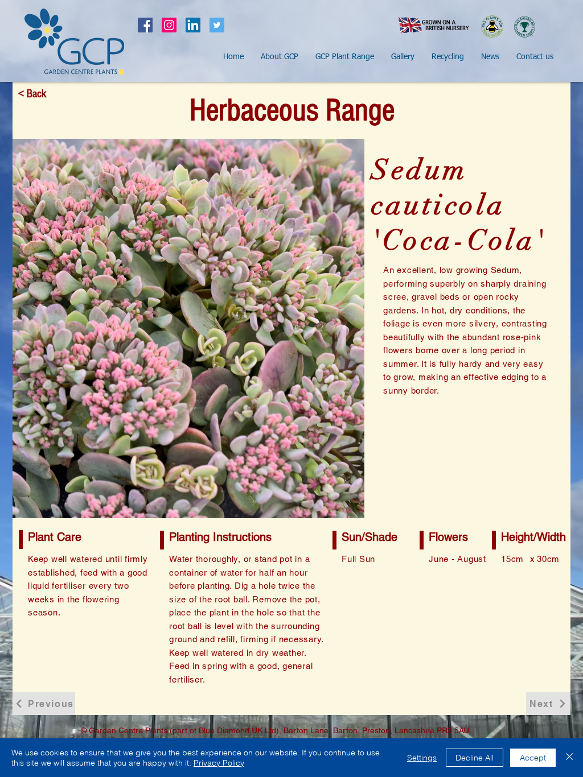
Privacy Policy (219, 763)
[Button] (74, 41)
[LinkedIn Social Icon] (193, 25)
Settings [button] (422, 758)
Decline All (474, 758)
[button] (279, 57)
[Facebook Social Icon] (145, 25)
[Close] (569, 757)
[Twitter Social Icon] (217, 25)
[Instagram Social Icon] (169, 25)
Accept (533, 758)
